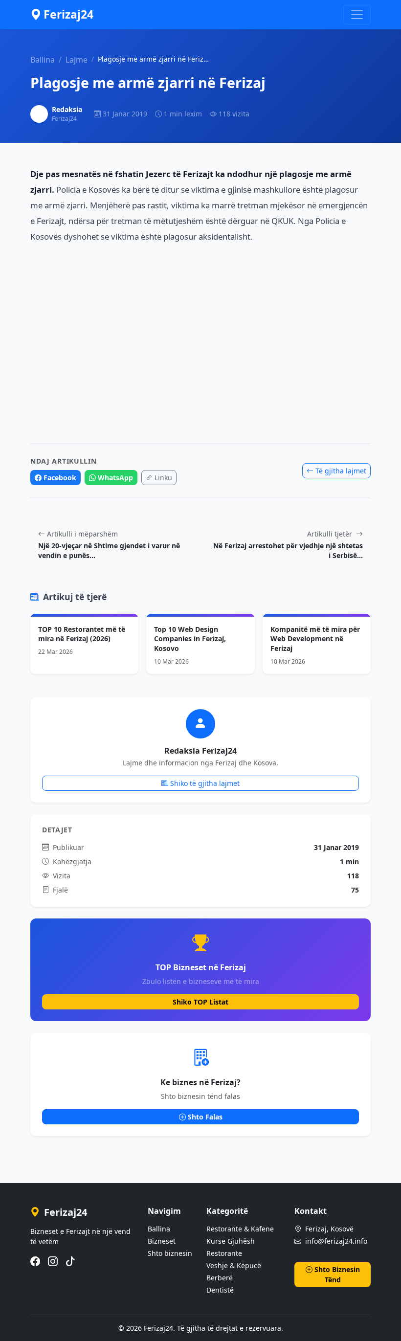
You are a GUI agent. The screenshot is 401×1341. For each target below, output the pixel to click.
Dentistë (220, 1290)
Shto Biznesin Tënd (337, 1274)
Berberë (219, 1277)
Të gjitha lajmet (340, 470)
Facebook (60, 477)
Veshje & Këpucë (233, 1265)
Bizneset (162, 1241)
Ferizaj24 (68, 14)
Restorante (224, 1253)
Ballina (42, 59)
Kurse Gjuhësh (230, 1241)
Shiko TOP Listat (200, 1001)
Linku (163, 477)
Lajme (77, 59)
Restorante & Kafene (240, 1228)
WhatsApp (115, 477)
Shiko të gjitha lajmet (205, 783)
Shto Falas (205, 1116)
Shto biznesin (170, 1253)
